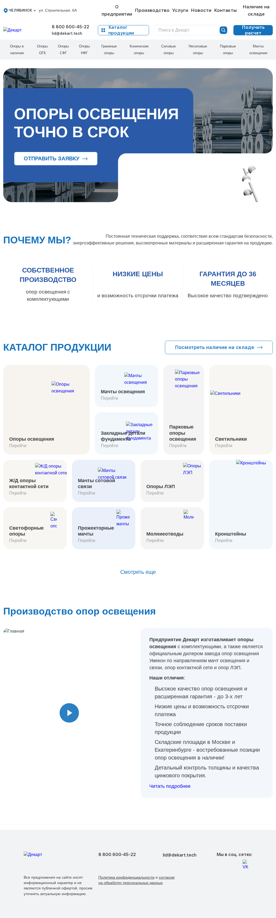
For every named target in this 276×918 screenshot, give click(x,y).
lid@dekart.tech (67, 33)
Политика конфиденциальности (126, 877)
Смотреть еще (138, 572)
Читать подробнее (170, 786)
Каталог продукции (121, 30)
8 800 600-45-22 (70, 26)
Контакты (225, 10)
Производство (152, 10)
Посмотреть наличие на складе (214, 347)
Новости (201, 10)
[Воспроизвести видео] (69, 713)
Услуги (180, 10)
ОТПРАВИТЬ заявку (51, 158)
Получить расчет (253, 30)
